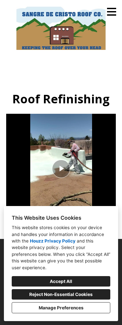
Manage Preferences (61, 307)
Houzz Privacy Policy (52, 241)
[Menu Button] (111, 11)
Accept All (61, 281)
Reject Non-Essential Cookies (61, 294)
